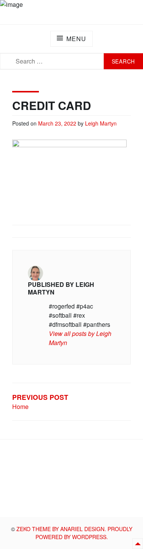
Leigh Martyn (101, 123)
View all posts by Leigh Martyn (80, 338)
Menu (76, 38)
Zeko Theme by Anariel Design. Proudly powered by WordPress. (74, 533)
